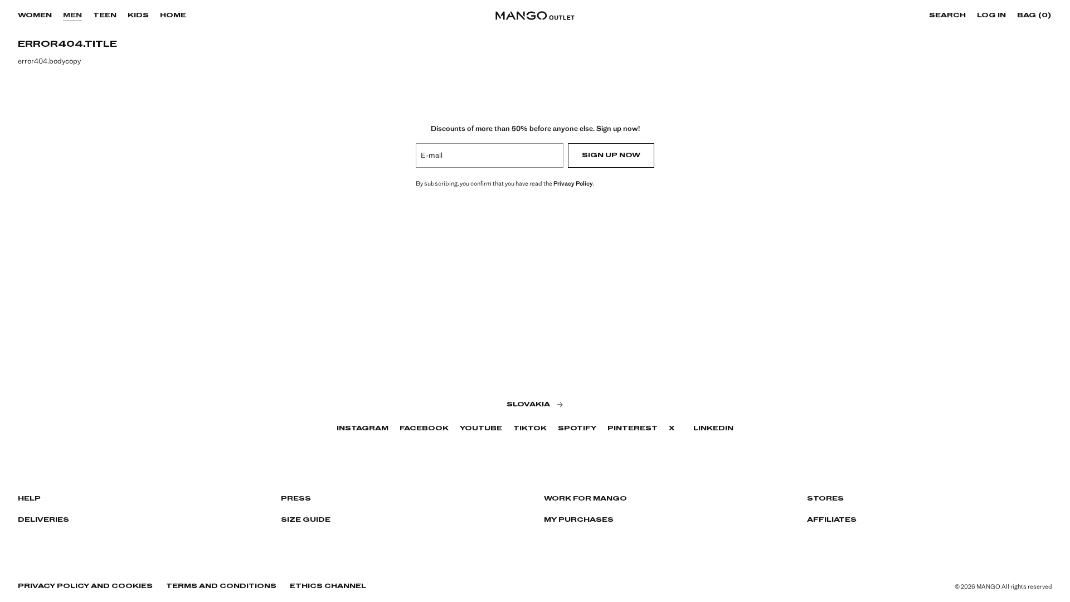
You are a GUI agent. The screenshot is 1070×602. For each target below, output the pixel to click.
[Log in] (1011, 15)
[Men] (87, 15)
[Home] (191, 15)
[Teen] (122, 15)
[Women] (57, 15)
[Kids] (154, 15)
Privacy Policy (573, 183)
